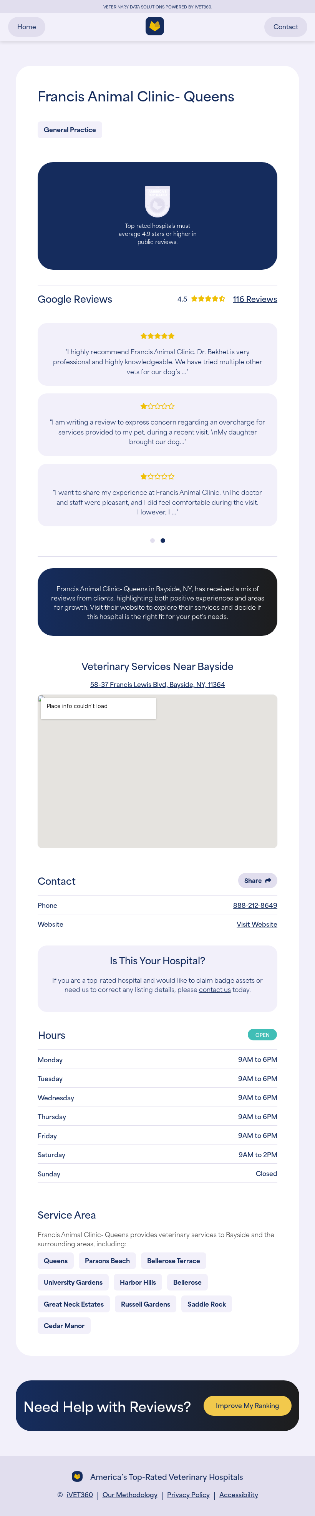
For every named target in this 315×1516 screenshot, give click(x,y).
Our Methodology (130, 1494)
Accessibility (238, 1494)
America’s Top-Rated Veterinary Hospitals (166, 1476)
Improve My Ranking (247, 1405)
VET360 (203, 6)
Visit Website (257, 924)
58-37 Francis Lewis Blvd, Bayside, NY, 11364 (157, 683)
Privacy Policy (188, 1494)
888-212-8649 (255, 905)
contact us (215, 989)
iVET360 (80, 1494)
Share (253, 880)
